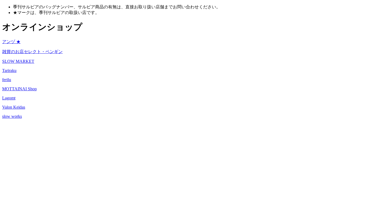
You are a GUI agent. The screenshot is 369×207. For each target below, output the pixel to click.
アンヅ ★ (11, 41)
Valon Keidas (13, 107)
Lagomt (8, 98)
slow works (12, 116)
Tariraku (9, 70)
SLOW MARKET (18, 61)
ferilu (6, 79)
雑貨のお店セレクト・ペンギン (32, 51)
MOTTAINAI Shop (19, 89)
